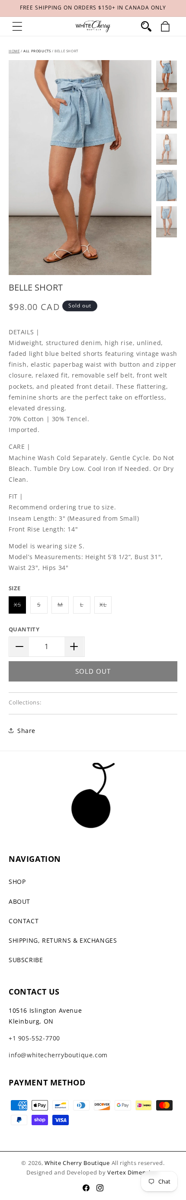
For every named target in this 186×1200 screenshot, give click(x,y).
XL (105, 607)
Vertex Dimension (132, 1172)
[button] (17, 26)
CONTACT (23, 921)
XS (20, 607)
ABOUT (19, 901)
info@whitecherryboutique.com (58, 1055)
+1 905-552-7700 (34, 1038)
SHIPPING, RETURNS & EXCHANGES (63, 940)
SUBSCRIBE (26, 960)
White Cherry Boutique (77, 1163)
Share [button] (26, 730)
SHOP (17, 881)
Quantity (24, 629)
